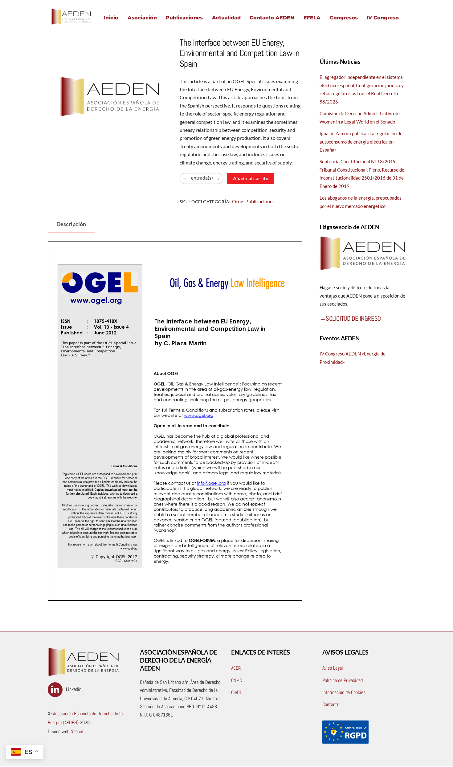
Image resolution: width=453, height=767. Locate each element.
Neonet (76, 731)
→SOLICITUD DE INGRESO (350, 318)
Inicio (111, 18)
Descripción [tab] (71, 224)
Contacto (330, 704)
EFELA (312, 18)
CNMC (236, 680)
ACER (236, 668)
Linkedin (73, 689)
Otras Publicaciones (253, 201)
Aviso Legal (332, 668)
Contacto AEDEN (272, 18)
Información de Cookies (343, 692)
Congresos (344, 18)
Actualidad (226, 18)
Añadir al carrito (250, 178)
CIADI (236, 692)
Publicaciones (184, 18)
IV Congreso (383, 18)
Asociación (142, 18)
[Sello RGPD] (345, 742)
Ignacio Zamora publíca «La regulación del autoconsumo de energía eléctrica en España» (362, 141)
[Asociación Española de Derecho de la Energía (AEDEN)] (71, 24)
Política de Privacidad (342, 680)
